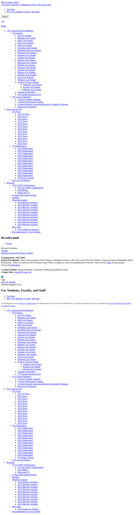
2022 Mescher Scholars (28, 499)
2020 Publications (25, 440)
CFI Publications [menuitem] (19, 146)
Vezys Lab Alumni (26, 357)
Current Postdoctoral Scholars (30, 381)
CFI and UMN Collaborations (30, 467)
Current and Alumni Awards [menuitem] (24, 195)
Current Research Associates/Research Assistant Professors (43, 384)
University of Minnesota (27, 303)
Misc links (16, 506)
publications (15, 265)
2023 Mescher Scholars (28, 502)
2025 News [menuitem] (22, 141)
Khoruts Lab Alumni (26, 340)
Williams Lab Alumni (27, 359)
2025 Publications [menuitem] (25, 173)
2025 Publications (25, 452)
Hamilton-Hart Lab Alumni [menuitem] (29, 50)
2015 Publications (25, 428)
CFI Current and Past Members (20, 310)
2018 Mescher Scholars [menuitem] (28, 212)
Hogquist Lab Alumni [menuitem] (27, 53)
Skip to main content (10, 2)
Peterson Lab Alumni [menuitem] (27, 67)
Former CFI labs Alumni (28, 362)
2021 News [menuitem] (22, 131)
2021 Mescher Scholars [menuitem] (28, 217)
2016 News (22, 398)
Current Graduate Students (29, 379)
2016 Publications (25, 430)
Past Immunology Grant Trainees (26, 511)
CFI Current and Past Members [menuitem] (20, 31)
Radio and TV (24, 472)
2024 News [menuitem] (22, 139)
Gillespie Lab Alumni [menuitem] (32, 85)
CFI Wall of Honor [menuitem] (26, 178)
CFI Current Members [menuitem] (21, 97)
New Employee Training (28, 509)
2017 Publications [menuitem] (25, 153)
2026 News (22, 423)
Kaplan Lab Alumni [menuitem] (31, 87)
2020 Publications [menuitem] (25, 161)
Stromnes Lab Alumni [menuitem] (27, 75)
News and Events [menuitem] (14, 109)
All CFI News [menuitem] (24, 114)
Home (9, 243)
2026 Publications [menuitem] (25, 175)
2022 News (22, 413)
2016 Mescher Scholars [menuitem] (28, 207)
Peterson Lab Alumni (27, 347)
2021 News (22, 411)
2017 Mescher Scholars (28, 489)
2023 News (22, 416)
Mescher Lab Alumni (32, 369)
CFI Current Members (21, 376)
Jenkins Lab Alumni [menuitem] (26, 58)
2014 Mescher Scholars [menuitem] (28, 202)
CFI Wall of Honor (26, 457)
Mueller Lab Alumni (26, 345)
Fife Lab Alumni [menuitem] (25, 45)
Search (5, 17)
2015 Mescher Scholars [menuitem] (28, 205)
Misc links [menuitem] (16, 227)
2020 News (22, 408)
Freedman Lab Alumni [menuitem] (27, 48)
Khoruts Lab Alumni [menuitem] (26, 60)
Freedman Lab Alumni (27, 327)
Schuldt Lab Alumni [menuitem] (26, 70)
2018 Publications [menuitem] (25, 156)
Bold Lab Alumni (25, 320)
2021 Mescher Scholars (28, 497)
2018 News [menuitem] (22, 124)
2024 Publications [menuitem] (25, 170)
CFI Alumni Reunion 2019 (29, 374)
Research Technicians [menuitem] (27, 107)
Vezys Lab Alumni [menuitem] (26, 77)
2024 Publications (25, 450)
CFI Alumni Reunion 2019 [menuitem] (29, 94)
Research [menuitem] (10, 183)
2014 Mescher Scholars (28, 482)
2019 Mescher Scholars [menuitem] (28, 215)
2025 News (22, 421)
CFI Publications (19, 425)
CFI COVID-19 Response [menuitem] (23, 185)
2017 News (22, 401)
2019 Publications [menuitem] (25, 158)
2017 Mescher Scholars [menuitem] (28, 210)
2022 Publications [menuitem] (25, 166)
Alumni (4, 250)
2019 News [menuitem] (22, 126)
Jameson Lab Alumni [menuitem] (27, 55)
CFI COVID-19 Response (23, 465)
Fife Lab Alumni (8, 282)
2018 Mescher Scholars (28, 492)
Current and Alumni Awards (24, 475)
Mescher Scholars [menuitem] (19, 200)
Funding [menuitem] (15, 197)
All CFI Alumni (24, 315)
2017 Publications (25, 433)
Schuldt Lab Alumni (26, 349)
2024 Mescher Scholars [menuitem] (28, 224)
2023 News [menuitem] (22, 136)
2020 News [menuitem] (22, 129)
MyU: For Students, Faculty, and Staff (23, 12)
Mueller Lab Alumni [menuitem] (26, 65)
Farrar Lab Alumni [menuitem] (26, 43)
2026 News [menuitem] (22, 143)
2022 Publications (25, 445)
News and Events (14, 389)
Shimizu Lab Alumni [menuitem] (27, 72)
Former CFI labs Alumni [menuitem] (28, 82)
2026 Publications (25, 455)
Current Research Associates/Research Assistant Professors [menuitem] (43, 104)
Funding (15, 477)
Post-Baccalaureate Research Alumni (17, 253)
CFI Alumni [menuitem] (17, 33)
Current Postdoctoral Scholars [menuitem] (30, 102)
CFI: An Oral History (21, 460)
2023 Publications (25, 448)
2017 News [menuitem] (22, 121)
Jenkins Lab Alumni (26, 337)
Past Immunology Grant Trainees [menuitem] (26, 232)
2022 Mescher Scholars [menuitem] (28, 220)
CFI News (16, 391)
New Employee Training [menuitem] (28, 229)
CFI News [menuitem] (16, 112)
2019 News (22, 406)
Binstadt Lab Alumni (27, 318)
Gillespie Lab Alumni (32, 364)
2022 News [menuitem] (22, 134)
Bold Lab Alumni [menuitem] (25, 40)
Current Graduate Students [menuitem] (29, 99)
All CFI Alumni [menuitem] (24, 35)
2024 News (22, 418)
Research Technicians (27, 386)
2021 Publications (25, 443)
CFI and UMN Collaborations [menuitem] (30, 188)
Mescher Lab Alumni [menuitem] (32, 89)
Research (10, 462)
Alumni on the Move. (27, 372)
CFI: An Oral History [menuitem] (21, 180)
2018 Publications (25, 435)
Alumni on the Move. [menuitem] (27, 92)
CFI (3, 21)
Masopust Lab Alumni (27, 342)
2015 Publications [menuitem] (25, 148)
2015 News (22, 396)
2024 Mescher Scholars (28, 504)
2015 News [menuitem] (22, 116)
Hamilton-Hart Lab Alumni (29, 330)
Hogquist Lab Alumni (27, 332)
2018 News (22, 403)
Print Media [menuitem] (23, 190)
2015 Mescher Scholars (28, 484)
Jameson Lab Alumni (27, 335)
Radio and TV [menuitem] (24, 193)
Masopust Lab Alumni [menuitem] (27, 62)
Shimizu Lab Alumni (27, 352)
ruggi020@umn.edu (22, 272)
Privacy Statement (115, 303)
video (109, 262)
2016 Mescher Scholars (28, 487)
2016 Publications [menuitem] (25, 151)
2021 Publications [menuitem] (25, 163)
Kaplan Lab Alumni (31, 367)
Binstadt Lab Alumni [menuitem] (27, 38)
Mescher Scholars (19, 479)
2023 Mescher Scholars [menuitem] (28, 222)
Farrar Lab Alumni (26, 322)
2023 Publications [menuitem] (25, 168)
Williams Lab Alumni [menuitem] (27, 80)
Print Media (23, 470)
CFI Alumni (17, 313)
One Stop (11, 9)
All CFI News (24, 394)
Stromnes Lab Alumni (27, 354)
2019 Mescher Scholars (28, 494)
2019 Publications (25, 438)
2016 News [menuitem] (22, 119)
